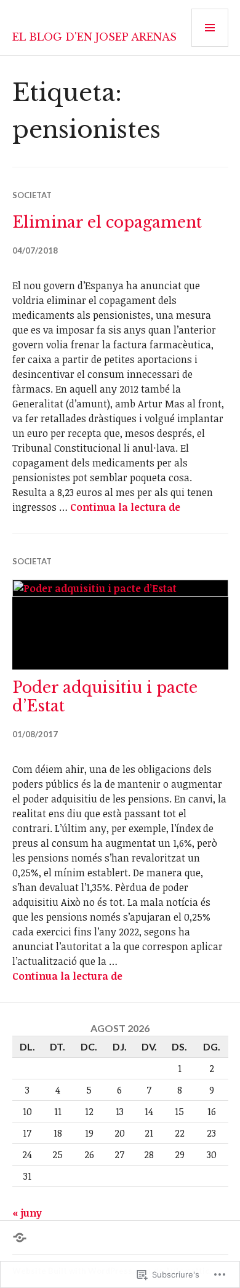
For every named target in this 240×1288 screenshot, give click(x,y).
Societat (32, 195)
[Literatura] (19, 1237)
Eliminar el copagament (107, 222)
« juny (27, 1213)
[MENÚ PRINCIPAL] (209, 28)
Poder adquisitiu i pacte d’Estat (105, 697)
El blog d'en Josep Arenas (94, 37)
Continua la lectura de (125, 507)
